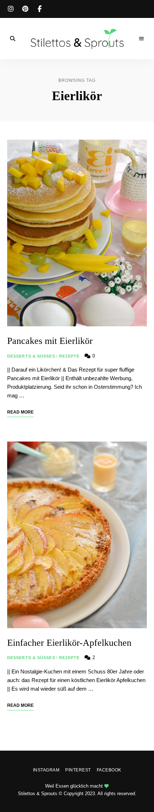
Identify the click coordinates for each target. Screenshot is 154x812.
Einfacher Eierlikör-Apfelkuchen (69, 643)
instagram (11, 9)
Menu (141, 39)
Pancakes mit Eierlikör (50, 341)
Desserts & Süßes (31, 356)
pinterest (25, 9)
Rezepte (69, 356)
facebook (39, 9)
